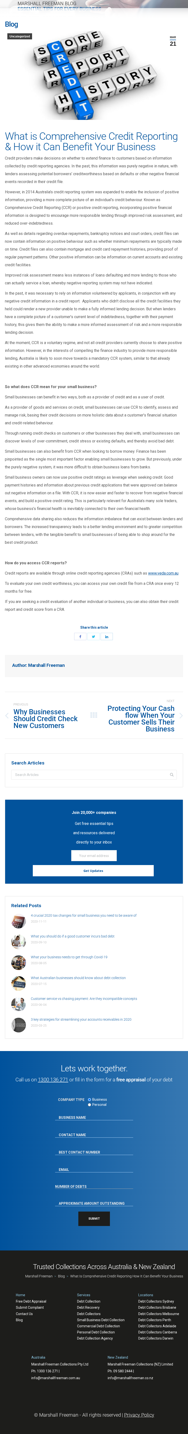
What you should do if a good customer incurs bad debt (73, 936)
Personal (99, 1105)
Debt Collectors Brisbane (157, 1307)
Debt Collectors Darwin (155, 1338)
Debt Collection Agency (95, 1338)
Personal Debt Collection (96, 1332)
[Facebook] (80, 636)
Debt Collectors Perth (154, 1320)
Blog (19, 1320)
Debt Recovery (88, 1307)
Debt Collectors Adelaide (157, 1326)
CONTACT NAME (69, 1130)
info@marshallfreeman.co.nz (130, 1378)
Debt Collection (88, 1301)
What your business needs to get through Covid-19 (69, 957)
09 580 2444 (122, 1371)
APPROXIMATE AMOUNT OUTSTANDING (86, 1199)
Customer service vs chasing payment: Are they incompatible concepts (84, 999)
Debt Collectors (89, 1314)
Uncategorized (20, 36)
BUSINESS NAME (69, 1113)
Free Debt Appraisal (31, 1301)
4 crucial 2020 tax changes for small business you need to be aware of (84, 915)
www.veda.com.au (163, 573)
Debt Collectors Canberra (157, 1332)
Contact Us (24, 1314)
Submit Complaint (30, 1307)
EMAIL (62, 1165)
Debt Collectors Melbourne (158, 1314)
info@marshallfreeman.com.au (55, 1378)
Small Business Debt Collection (101, 1320)
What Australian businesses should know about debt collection (78, 978)
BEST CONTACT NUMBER (75, 1148)
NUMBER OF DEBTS (71, 1182)
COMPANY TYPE (71, 1100)
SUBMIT (94, 1218)
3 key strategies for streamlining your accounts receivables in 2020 (81, 1019)
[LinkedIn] (107, 636)
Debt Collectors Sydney (156, 1301)
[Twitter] (93, 636)
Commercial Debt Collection (98, 1326)
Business (99, 1099)
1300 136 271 (53, 1080)
